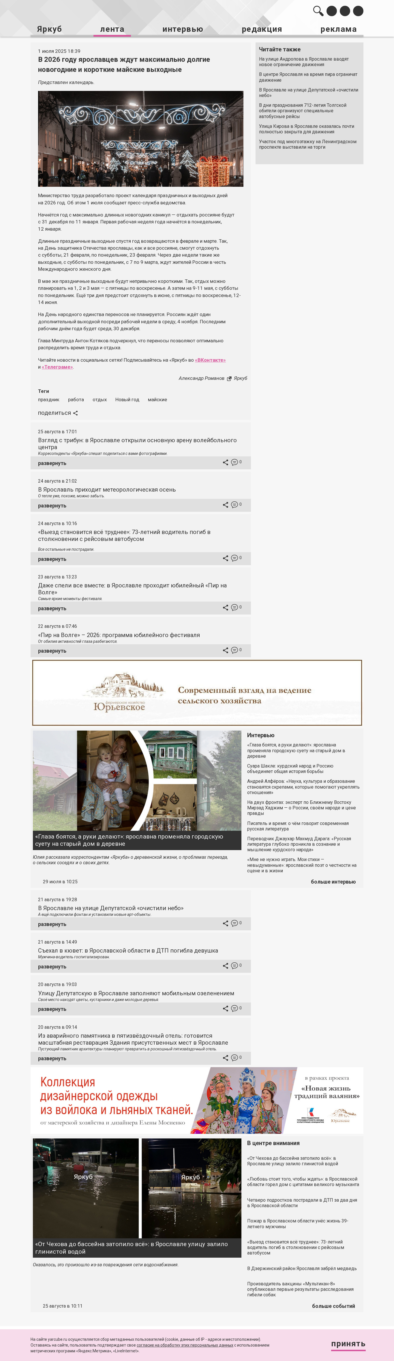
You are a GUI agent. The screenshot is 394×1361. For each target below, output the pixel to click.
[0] (234, 463)
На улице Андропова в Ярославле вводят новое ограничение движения (304, 61)
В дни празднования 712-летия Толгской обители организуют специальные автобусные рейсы (302, 110)
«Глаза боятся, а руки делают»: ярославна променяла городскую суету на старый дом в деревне (129, 840)
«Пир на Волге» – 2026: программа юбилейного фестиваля (119, 635)
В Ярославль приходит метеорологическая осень (107, 489)
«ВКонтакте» (210, 360)
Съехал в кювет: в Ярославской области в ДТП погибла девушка (128, 950)
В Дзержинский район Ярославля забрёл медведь (302, 1268)
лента (112, 29)
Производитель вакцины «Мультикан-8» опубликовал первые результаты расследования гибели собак (300, 1289)
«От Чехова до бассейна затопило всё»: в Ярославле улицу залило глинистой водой (131, 1248)
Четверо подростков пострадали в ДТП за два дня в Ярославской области (302, 1202)
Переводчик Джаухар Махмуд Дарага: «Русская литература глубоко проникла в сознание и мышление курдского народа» (299, 844)
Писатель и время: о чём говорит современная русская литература (298, 826)
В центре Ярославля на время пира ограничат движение (308, 77)
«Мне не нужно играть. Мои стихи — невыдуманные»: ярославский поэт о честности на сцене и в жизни (302, 865)
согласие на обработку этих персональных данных (185, 1345)
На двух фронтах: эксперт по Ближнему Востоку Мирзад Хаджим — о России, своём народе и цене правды (301, 808)
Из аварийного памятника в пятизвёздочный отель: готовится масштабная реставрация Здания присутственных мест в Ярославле (133, 1039)
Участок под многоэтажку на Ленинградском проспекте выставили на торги (308, 144)
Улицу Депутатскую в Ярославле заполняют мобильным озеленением (136, 993)
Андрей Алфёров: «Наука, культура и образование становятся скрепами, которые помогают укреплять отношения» (303, 786)
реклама (338, 29)
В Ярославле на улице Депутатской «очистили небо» (308, 92)
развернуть (52, 463)
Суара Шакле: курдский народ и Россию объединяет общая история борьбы (290, 768)
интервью (182, 29)
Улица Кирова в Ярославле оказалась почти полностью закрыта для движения (306, 129)
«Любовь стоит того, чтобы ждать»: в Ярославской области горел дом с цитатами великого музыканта (303, 1181)
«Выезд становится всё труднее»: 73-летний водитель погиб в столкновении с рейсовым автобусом (124, 535)
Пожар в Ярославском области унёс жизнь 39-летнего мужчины (297, 1223)
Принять (348, 1343)
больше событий (333, 1306)
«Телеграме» (57, 367)
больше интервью (333, 882)
